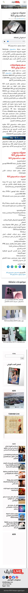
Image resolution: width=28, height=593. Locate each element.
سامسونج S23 (10, 272)
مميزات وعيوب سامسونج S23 (18, 274)
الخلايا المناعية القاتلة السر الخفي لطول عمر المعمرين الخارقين (10, 456)
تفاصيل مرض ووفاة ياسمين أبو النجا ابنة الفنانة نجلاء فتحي (10, 481)
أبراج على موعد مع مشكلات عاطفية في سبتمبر (12, 507)
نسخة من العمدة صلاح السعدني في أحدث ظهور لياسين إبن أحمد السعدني (11, 448)
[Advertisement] (14, 550)
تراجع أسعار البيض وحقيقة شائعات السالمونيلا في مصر (10, 473)
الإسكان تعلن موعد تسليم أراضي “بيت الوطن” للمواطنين (10, 498)
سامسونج (13, 49)
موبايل (17, 18)
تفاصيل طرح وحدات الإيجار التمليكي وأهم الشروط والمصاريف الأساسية (10, 465)
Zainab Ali (22, 18)
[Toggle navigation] (24, 2)
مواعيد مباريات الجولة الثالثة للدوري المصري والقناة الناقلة (12, 515)
